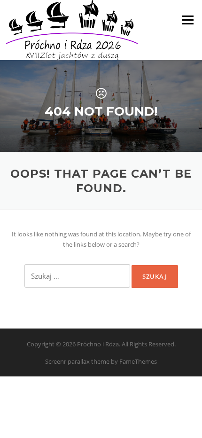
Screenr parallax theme (77, 361)
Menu (187, 20)
